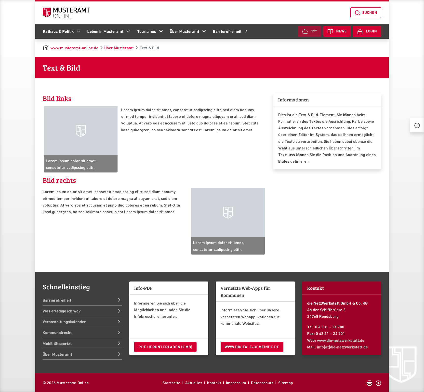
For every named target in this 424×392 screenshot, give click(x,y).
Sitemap (285, 382)
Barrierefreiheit (227, 31)
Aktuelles (193, 382)
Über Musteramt (184, 31)
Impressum (236, 382)
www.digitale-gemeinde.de (252, 346)
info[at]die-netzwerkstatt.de (342, 347)
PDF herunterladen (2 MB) (165, 346)
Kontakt (214, 382)
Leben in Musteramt (105, 31)
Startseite (171, 382)
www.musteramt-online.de (74, 47)
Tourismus (146, 31)
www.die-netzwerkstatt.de (340, 340)
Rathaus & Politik (58, 31)
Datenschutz (262, 382)
